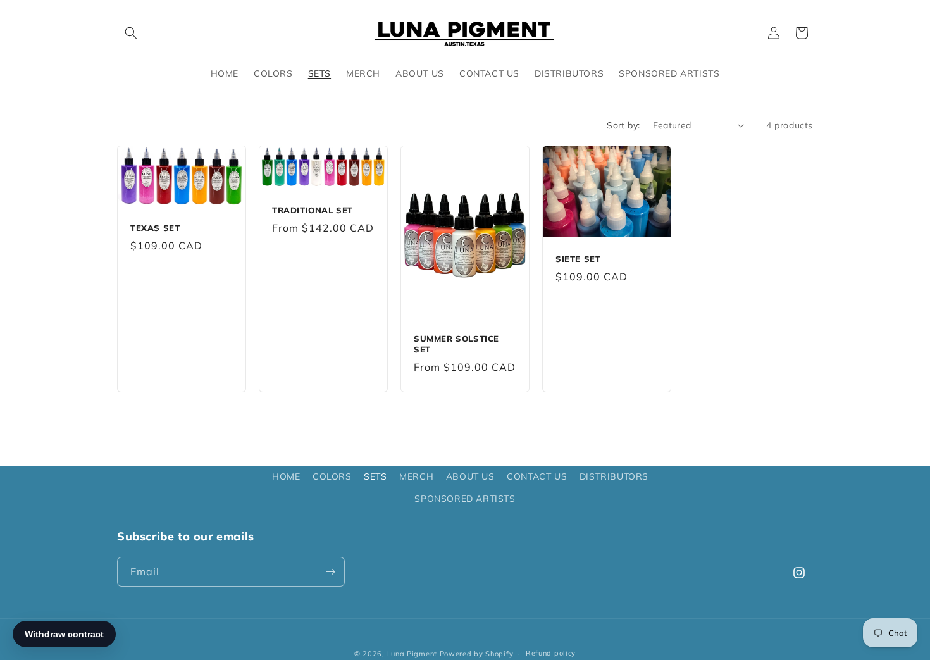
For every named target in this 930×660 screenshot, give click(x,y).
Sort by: (623, 125)
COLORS (332, 476)
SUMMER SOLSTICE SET (456, 343)
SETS (375, 476)
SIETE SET (577, 259)
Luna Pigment (412, 653)
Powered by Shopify (477, 653)
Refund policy (551, 653)
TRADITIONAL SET (312, 210)
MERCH (416, 476)
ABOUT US (470, 476)
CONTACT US (537, 476)
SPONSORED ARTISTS (464, 498)
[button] (131, 33)
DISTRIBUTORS (614, 476)
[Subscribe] (330, 572)
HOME (286, 476)
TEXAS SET (155, 228)
